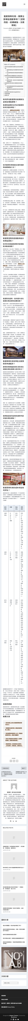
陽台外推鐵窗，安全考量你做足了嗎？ (12, 925)
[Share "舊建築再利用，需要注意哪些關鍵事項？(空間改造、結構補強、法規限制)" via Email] (17, 760)
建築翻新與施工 (16, 30)
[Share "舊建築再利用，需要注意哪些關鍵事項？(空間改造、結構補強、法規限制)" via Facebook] (10, 760)
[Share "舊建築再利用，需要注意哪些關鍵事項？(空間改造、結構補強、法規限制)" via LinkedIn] (14, 760)
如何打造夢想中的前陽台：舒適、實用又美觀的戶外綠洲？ (14, 929)
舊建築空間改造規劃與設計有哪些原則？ (14, 75)
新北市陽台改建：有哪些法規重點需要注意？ (14, 938)
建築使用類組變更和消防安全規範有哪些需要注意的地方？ (15, 87)
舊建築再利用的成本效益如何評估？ (13, 92)
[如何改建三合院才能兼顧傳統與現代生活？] (14, 858)
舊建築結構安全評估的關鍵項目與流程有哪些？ (15, 70)
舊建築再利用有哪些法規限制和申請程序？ (13, 83)
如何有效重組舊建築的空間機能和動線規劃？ (14, 78)
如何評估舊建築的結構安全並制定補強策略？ (14, 67)
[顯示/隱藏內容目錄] (21, 64)
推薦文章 (7, 95)
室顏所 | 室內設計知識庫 (15, 28)
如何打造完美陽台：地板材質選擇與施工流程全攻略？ (14, 942)
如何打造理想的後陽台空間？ (10, 934)
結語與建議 (7, 93)
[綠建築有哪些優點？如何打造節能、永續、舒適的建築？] (14, 899)
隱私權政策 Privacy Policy (8, 1007)
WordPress (14, 1017)
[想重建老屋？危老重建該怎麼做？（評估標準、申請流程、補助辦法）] (14, 837)
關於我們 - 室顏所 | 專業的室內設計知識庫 (11, 1003)
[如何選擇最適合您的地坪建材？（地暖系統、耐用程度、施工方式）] (14, 878)
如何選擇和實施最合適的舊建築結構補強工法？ (15, 73)
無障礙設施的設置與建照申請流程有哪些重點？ (15, 89)
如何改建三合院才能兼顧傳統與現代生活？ (13, 867)
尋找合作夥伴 (4, 999)
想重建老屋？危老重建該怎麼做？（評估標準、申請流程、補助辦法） (13, 847)
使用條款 (3, 995)
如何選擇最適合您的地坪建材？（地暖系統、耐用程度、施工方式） (13, 887)
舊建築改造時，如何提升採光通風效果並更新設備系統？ (15, 80)
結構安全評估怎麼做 (15, 110)
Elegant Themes (14, 1015)
